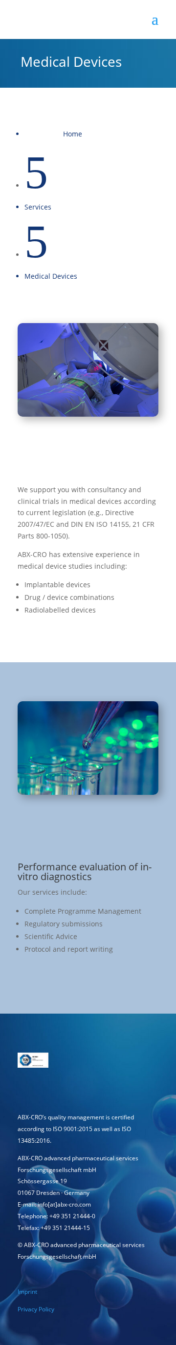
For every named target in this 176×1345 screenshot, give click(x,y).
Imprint (27, 1291)
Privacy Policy (36, 1309)
